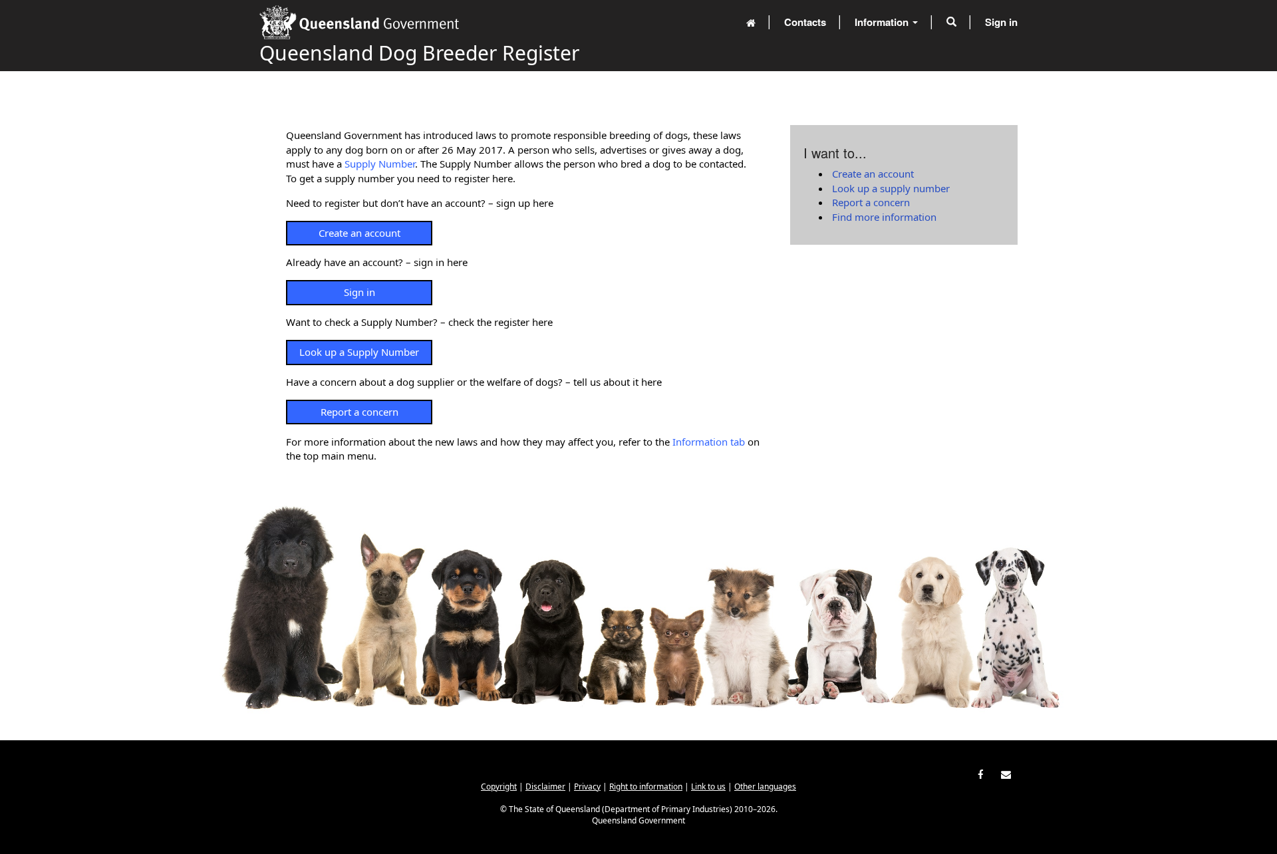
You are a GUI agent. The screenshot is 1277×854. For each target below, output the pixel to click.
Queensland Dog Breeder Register (419, 53)
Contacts (805, 22)
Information (883, 22)
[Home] (751, 22)
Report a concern (359, 411)
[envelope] (1006, 773)
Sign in (1001, 22)
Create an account (359, 232)
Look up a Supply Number (359, 351)
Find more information (884, 216)
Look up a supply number (891, 188)
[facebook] (981, 773)
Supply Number (380, 163)
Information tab (708, 441)
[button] (951, 22)
